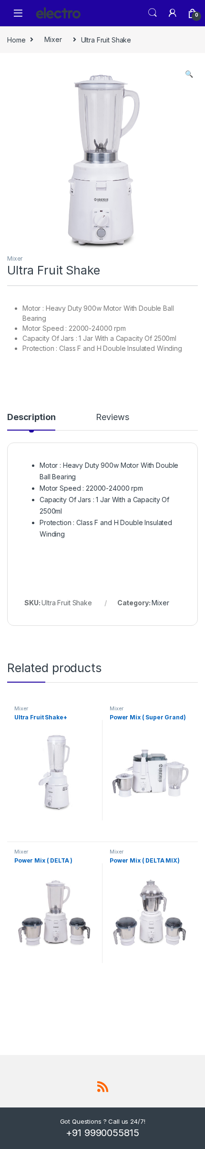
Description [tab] (31, 417)
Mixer (53, 39)
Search (152, 13)
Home (16, 39)
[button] (189, 74)
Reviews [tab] (112, 417)
